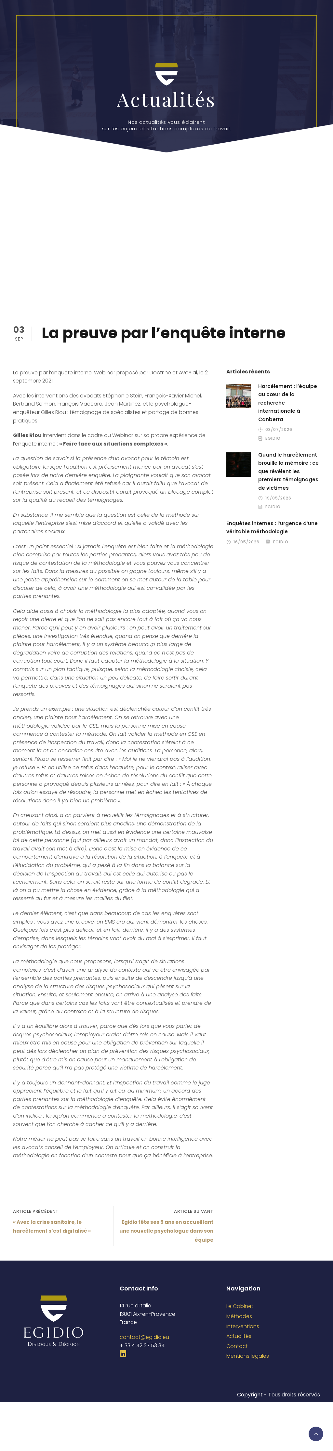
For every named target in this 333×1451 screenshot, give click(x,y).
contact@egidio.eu (144, 1337)
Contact (237, 1346)
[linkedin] (123, 1353)
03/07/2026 (278, 429)
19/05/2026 (278, 498)
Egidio (273, 438)
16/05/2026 (246, 542)
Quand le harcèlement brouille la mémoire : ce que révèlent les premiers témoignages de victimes (288, 471)
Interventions (242, 1326)
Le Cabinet (239, 1306)
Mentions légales (247, 1356)
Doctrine (160, 372)
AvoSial (188, 372)
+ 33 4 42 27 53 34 (142, 1345)
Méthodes (239, 1316)
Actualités (238, 1336)
